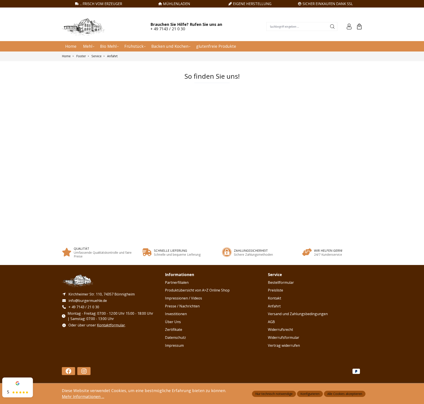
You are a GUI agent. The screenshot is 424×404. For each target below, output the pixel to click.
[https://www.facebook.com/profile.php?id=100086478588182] (68, 371)
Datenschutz (175, 337)
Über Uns (173, 321)
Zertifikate (173, 329)
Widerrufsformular (283, 337)
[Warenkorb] (359, 26)
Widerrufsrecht (280, 329)
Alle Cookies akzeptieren (344, 394)
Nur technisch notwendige (274, 394)
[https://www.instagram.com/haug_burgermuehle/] (84, 371)
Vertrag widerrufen (284, 345)
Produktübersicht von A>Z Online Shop (197, 290)
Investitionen (176, 313)
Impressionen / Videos (183, 298)
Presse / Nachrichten (182, 306)
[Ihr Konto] (349, 26)
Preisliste (275, 290)
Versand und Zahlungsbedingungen (298, 313)
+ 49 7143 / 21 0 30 (167, 28)
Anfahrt (274, 306)
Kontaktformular (111, 325)
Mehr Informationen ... (83, 396)
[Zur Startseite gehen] (84, 26)
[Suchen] (332, 26)
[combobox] (297, 26)
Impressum (174, 345)
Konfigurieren (310, 394)
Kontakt (274, 298)
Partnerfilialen (177, 282)
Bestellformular (281, 282)
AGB (271, 321)
